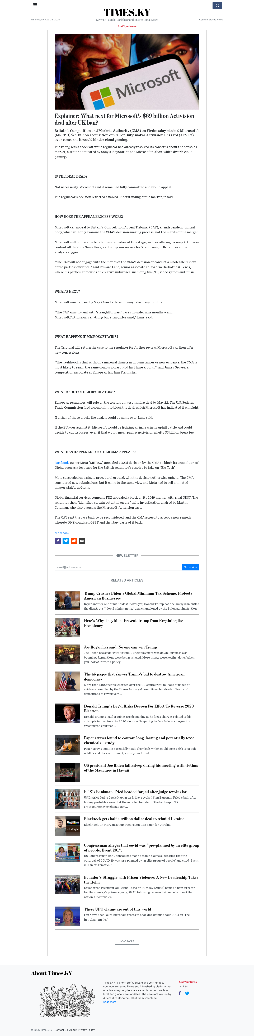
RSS (185, 986)
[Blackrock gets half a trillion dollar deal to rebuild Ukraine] (67, 825)
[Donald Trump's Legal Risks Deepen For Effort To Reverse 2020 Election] (67, 713)
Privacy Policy (86, 1030)
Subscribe (190, 567)
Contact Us (61, 1030)
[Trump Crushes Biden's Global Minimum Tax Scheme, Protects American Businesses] (67, 600)
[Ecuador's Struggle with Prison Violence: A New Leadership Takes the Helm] (67, 884)
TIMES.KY (127, 12)
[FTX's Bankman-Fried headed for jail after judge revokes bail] (67, 798)
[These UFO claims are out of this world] (67, 916)
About (73, 1030)
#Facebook (62, 533)
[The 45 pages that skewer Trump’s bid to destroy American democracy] (67, 681)
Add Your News (127, 26)
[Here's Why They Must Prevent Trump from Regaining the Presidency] (67, 627)
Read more (109, 1001)
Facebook (62, 463)
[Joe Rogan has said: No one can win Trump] (67, 654)
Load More (127, 941)
